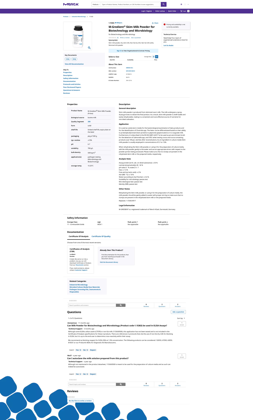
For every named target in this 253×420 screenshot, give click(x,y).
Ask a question (136, 38)
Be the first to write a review (81, 401)
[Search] (164, 4)
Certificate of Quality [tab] (101, 236)
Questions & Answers (71, 90)
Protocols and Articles (71, 84)
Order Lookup (160, 11)
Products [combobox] (95, 4)
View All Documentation (74, 64)
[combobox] (129, 4)
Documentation (69, 81)
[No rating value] (113, 38)
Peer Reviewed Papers (72, 87)
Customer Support (81, 270)
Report (93, 350)
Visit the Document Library (109, 262)
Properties (67, 72)
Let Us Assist (168, 45)
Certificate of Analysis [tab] (78, 236)
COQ (74, 59)
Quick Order (172, 11)
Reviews (66, 93)
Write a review (125, 38)
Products (65, 16)
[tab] (67, 16)
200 (89, 121)
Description (67, 75)
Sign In (119, 51)
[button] (146, 11)
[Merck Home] (70, 4)
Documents (80, 265)
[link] (73, 301)
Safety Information (70, 78)
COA (67, 59)
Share (156, 23)
